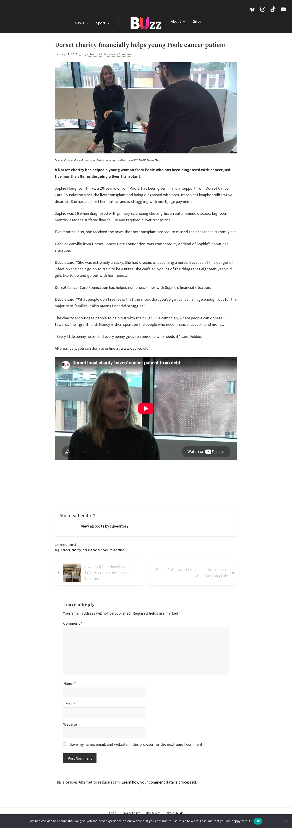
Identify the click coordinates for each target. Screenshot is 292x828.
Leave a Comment (119, 54)
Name (69, 683)
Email (69, 703)
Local (72, 545)
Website (70, 724)
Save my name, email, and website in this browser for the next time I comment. (136, 744)
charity (76, 550)
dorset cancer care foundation (103, 550)
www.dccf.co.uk (134, 348)
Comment (72, 623)
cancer (65, 550)
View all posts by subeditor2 (104, 526)
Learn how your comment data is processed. (159, 782)
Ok (258, 821)
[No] (286, 821)
